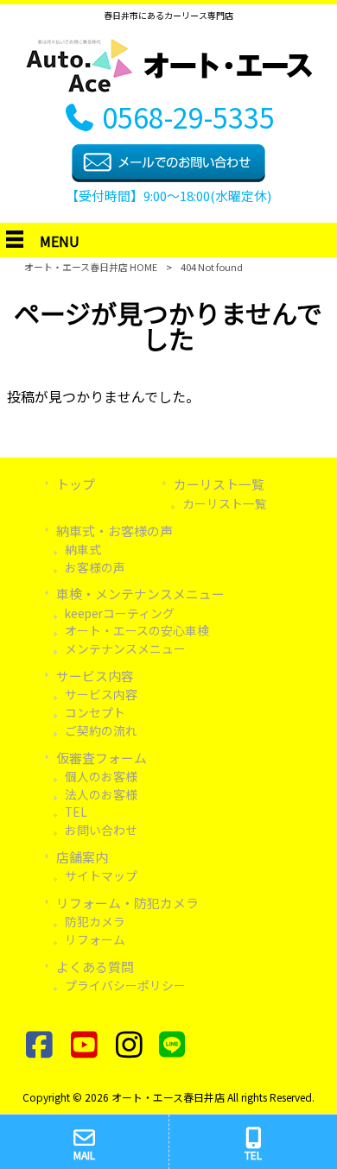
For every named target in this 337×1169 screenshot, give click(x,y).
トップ (75, 484)
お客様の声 (95, 567)
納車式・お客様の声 (114, 530)
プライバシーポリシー (125, 985)
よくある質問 (95, 966)
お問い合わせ (101, 829)
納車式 (83, 549)
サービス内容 (95, 676)
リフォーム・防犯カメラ (127, 903)
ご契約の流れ (101, 730)
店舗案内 (82, 857)
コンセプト (95, 712)
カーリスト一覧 (224, 503)
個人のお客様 (101, 776)
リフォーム (95, 939)
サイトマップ (101, 875)
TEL (76, 811)
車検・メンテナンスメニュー (140, 593)
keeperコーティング (120, 613)
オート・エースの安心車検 (137, 630)
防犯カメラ (95, 921)
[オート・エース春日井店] (169, 86)
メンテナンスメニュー (125, 648)
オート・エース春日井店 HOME (90, 267)
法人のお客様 (101, 794)
